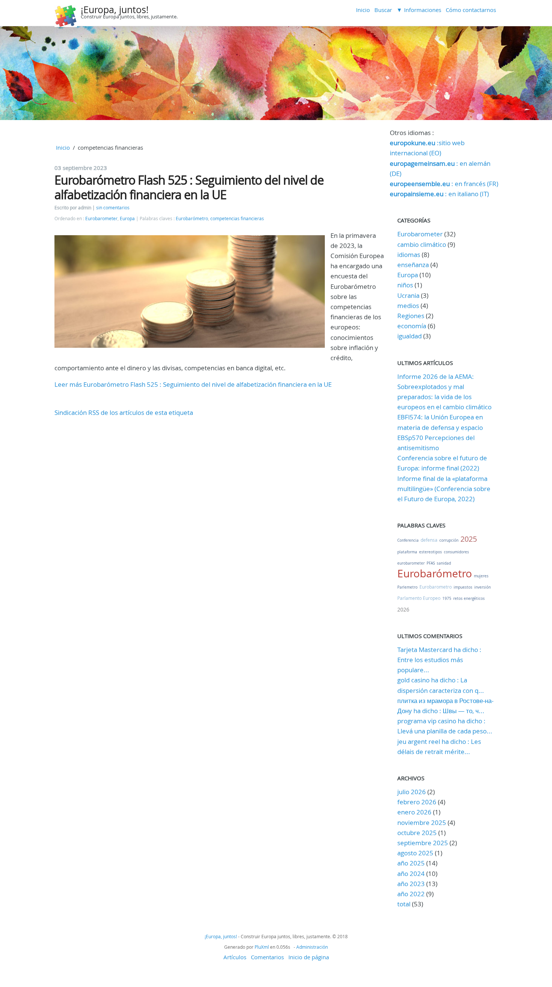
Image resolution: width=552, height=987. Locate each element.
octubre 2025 (417, 832)
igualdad (409, 336)
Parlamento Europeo (418, 598)
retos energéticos (469, 598)
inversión (482, 587)
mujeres (481, 576)
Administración (312, 947)
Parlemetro (407, 587)
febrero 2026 (416, 802)
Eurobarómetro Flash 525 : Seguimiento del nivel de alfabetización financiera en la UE (189, 187)
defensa (429, 540)
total (404, 904)
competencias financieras (237, 218)
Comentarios (267, 957)
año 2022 (411, 893)
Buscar (383, 10)
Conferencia (408, 540)
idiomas (408, 254)
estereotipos (430, 552)
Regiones (410, 315)
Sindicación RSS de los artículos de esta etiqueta (123, 412)
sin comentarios (113, 207)
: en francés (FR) (444, 183)
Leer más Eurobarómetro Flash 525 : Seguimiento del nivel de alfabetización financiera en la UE (193, 384)
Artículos (234, 957)
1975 (446, 598)
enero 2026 (414, 812)
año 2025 (411, 863)
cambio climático (421, 244)
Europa (127, 218)
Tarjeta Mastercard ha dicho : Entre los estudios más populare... (439, 659)
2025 (468, 539)
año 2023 (411, 883)
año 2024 (411, 873)
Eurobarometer (101, 218)
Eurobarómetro (192, 218)
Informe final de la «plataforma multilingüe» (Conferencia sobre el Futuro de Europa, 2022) (443, 488)
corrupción (448, 540)
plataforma (407, 552)
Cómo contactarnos (471, 10)
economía (411, 325)
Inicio (363, 10)
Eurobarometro (435, 587)
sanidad (444, 563)
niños (405, 285)
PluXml (262, 947)
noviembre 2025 (421, 822)
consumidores (456, 552)
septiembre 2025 (422, 842)
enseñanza (413, 264)
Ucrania (408, 295)
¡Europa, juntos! (115, 9)
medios (408, 305)
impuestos (463, 587)
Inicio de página (308, 957)
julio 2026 (411, 791)
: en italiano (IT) (439, 193)
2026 (403, 609)
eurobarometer (411, 563)
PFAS (431, 563)
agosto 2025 (415, 853)
